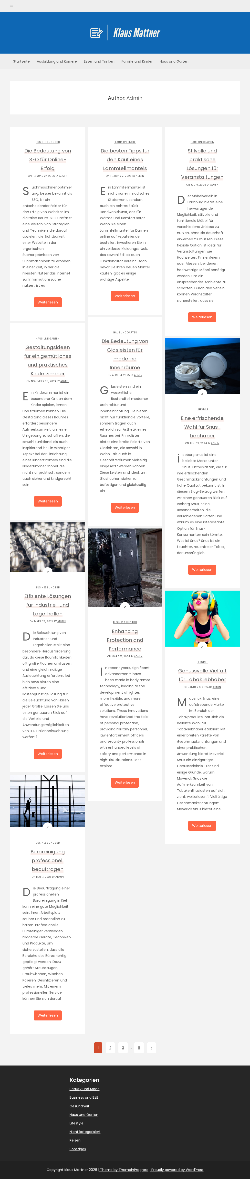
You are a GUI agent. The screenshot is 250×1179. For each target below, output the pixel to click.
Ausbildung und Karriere (57, 61)
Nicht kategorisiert (85, 1131)
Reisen (75, 1140)
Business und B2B (48, 142)
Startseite (21, 61)
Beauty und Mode (125, 142)
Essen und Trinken (99, 61)
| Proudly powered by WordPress (176, 1169)
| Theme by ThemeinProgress (123, 1169)
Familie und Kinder (137, 61)
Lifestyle (202, 409)
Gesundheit (79, 1106)
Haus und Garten (174, 61)
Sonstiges (78, 1149)
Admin (63, 176)
